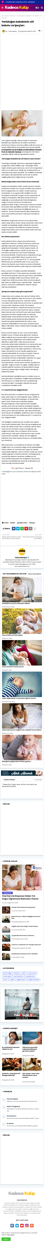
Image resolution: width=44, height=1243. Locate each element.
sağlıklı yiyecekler (33, 980)
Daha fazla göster (34, 574)
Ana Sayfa (5, 16)
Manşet (12, 16)
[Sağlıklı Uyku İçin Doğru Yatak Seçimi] (6, 929)
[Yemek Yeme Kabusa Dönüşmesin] (6, 910)
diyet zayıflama (18, 976)
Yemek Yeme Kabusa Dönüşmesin (23, 907)
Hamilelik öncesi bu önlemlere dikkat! (16, 603)
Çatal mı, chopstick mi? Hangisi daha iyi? (26, 945)
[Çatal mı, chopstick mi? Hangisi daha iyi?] (6, 947)
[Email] (30, 528)
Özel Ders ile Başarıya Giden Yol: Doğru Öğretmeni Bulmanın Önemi (20, 897)
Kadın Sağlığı (7, 973)
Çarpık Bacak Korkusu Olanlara (22, 935)
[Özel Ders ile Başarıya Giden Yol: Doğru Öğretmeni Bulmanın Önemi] (22, 878)
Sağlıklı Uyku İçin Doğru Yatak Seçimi (24, 926)
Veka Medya (21, 557)
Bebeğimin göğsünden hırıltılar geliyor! (16, 761)
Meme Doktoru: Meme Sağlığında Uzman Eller (25, 917)
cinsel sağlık (7, 976)
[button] (38, 2)
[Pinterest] (26, 528)
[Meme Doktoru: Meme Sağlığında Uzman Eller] (6, 919)
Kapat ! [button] (6, 1239)
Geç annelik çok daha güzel (12, 635)
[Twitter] (18, 528)
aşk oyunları (32, 973)
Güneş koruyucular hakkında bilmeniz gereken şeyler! (30, 1049)
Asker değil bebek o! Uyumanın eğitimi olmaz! (19, 698)
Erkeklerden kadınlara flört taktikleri (24, 954)
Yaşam (23, 973)
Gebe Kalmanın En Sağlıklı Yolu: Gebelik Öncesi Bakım (21, 730)
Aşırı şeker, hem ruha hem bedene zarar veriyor (30, 1075)
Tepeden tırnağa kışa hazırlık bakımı (20, 2)
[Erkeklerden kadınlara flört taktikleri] (6, 956)
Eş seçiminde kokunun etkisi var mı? (10, 1048)
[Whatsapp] (22, 528)
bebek (12, 523)
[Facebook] (14, 528)
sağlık (12, 980)
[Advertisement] (22, 49)
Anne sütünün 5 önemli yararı (13, 667)
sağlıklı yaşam (20, 980)
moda (5, 980)
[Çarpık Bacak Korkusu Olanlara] (6, 938)
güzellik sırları (22, 523)
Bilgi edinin (11, 1235)
